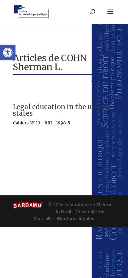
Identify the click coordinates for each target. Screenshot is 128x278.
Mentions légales (75, 218)
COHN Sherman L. (50, 62)
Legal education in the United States (61, 110)
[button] (7, 52)
